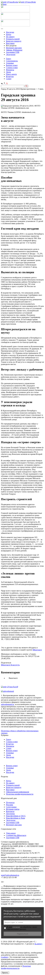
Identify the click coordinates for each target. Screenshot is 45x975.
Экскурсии (10, 54)
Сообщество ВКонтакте (16, 835)
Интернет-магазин (14, 48)
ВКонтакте (37, 650)
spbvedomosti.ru (7, 704)
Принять (5, 973)
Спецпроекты (12, 61)
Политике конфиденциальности (16, 967)
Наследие (10, 32)
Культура (10, 76)
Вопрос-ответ (12, 65)
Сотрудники (11, 807)
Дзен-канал (11, 833)
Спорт (8, 79)
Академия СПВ (12, 52)
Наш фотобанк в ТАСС (16, 816)
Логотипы (10, 814)
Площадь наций (13, 39)
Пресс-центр (11, 74)
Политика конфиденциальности (19, 794)
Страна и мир (12, 68)
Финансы (10, 70)
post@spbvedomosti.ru (10, 875)
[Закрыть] (2, 886)
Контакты (10, 811)
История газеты (12, 809)
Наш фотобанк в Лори (15, 818)
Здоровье (10, 63)
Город (8, 59)
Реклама (9, 805)
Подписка (10, 802)
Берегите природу (13, 41)
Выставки (10, 43)
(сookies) (4, 957)
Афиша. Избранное (14, 50)
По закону (10, 37)
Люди (8, 72)
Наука (8, 34)
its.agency (38, 944)
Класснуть (15, 665)
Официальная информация (17, 792)
